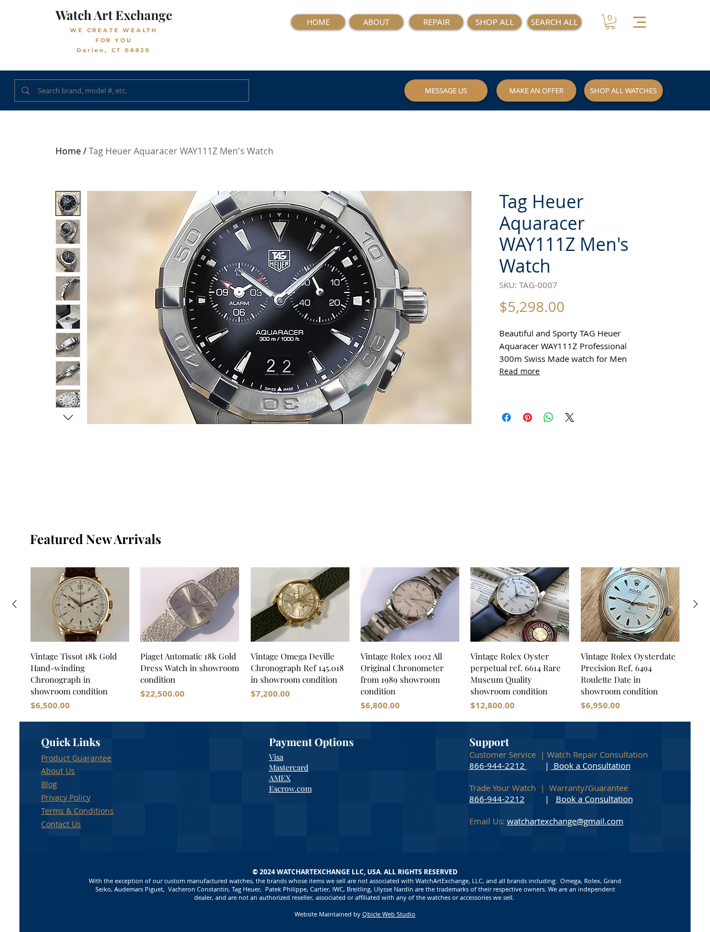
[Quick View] (80, 604)
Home (68, 151)
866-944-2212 (497, 765)
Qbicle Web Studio (388, 914)
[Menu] (639, 22)
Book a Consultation (591, 765)
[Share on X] (569, 417)
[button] (610, 21)
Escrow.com (290, 788)
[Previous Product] (14, 604)
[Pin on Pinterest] (527, 417)
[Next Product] (695, 604)
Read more (519, 371)
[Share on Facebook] (506, 417)
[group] (355, 639)
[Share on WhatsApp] (548, 417)
